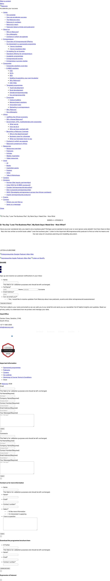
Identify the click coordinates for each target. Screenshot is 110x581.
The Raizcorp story (13, 20)
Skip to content (5, 1)
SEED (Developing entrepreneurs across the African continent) (28, 192)
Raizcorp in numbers (13, 22)
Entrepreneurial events (14, 59)
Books (8, 166)
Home (5, 12)
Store (5, 161)
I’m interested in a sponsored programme (21, 44)
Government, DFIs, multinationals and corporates (23, 122)
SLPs (11, 73)
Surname (41, 289)
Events (5, 197)
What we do (14, 124)
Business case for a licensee (20, 136)
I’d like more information (17, 511)
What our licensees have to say (21, 139)
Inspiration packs (12, 168)
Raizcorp (5, 384)
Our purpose (10, 15)
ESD (11, 71)
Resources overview (13, 148)
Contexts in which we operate (17, 37)
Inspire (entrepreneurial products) (18, 195)
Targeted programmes (14, 85)
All (7, 163)
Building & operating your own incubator (24, 78)
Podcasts (9, 151)
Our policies (7, 375)
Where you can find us (14, 202)
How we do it (14, 127)
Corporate (10, 97)
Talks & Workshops (13, 175)
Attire (8, 173)
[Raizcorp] (4, 6)
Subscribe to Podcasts (6, 303)
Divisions (6, 180)
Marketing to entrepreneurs (19, 107)
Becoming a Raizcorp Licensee (17, 131)
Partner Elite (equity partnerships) (18, 182)
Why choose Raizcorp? (14, 119)
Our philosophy (11, 34)
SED (11, 76)
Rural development (16, 90)
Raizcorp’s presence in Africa (16, 144)
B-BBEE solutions (12, 68)
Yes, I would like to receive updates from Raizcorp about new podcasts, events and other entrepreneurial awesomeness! (51, 299)
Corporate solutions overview (16, 66)
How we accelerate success (16, 17)
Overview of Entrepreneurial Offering (19, 42)
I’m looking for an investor (15, 51)
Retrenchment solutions (18, 102)
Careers (6, 178)
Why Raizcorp (11, 110)
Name (21, 289)
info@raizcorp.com (6, 327)
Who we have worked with (19, 129)
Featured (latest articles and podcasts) (20, 27)
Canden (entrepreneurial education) (19, 187)
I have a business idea (18, 49)
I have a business (16, 46)
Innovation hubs (15, 105)
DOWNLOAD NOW (5, 568)
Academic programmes (14, 56)
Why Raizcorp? (15, 80)
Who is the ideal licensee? (19, 134)
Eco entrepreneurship (17, 95)
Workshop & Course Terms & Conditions (17, 377)
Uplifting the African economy (17, 117)
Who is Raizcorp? (12, 32)
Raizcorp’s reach (12, 24)
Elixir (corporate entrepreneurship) (18, 190)
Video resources (12, 158)
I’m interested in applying (17, 514)
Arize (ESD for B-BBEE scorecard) (18, 185)
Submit (2, 428)
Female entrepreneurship (19, 93)
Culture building (15, 100)
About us (6, 29)
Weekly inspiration (12, 156)
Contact (6, 199)
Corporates (7, 63)
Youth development (17, 88)
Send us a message (13, 204)
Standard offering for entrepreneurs (19, 54)
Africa (5, 114)
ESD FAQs (13, 83)
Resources (7, 146)
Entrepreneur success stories (16, 61)
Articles (9, 153)
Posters (9, 170)
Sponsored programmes (12, 368)
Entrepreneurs (8, 39)
